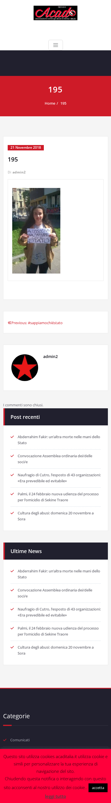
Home (50, 103)
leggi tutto (55, 796)
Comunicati (20, 739)
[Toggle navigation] (55, 45)
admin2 (19, 172)
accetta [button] (98, 787)
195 (63, 103)
